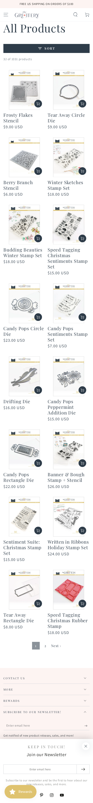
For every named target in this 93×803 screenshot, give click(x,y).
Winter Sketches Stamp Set (65, 185)
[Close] (86, 746)
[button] (75, 14)
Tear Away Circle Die (66, 118)
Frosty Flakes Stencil (18, 118)
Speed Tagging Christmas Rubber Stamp (68, 620)
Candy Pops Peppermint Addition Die (62, 407)
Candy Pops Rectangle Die (18, 477)
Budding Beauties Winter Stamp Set (22, 252)
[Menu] (6, 14)
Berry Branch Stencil (18, 185)
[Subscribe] (87, 726)
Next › (56, 645)
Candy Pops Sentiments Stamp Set (68, 334)
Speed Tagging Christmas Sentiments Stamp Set (68, 258)
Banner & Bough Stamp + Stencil (66, 477)
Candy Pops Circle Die (23, 331)
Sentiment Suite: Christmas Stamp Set (22, 547)
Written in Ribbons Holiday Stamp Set (68, 544)
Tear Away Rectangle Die (18, 617)
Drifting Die (16, 401)
